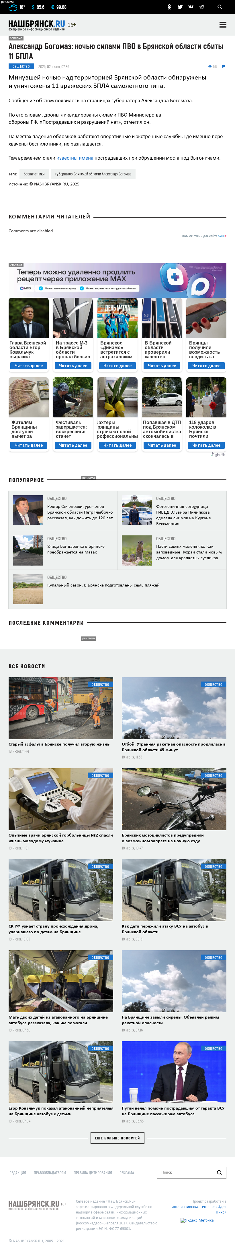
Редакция (17, 1172)
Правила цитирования (93, 1172)
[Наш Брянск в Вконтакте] (190, 6)
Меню (223, 25)
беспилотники (34, 173)
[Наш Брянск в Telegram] (201, 6)
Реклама (127, 1172)
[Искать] (219, 1173)
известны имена (74, 158)
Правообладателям (50, 1172)
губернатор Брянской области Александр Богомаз (93, 173)
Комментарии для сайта (204, 236)
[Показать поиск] (219, 6)
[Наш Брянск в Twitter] (180, 6)
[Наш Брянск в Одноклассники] (169, 6)
